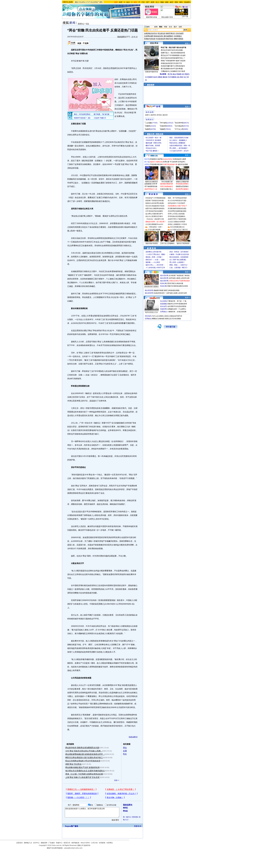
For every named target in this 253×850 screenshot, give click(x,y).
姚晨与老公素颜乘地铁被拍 (154, 208)
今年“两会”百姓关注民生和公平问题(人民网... (83, 751)
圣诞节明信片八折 (151, 189)
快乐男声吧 (179, 123)
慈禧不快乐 (169, 39)
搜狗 (101, 2)
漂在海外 (148, 316)
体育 (120, 2)
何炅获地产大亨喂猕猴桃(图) (155, 198)
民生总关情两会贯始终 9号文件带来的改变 (82, 761)
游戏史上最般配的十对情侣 (177, 224)
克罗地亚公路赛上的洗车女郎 (179, 278)
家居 (152, 2)
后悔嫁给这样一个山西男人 (176, 309)
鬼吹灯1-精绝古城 (156, 162)
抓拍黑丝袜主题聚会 (151, 287)
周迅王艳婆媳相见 (166, 186)
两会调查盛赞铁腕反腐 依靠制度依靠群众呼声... (84, 754)
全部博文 (109, 843)
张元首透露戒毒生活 (177, 227)
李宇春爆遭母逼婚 (151, 186)
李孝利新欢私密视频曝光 (176, 216)
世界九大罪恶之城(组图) (176, 214)
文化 (178, 77)
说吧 (180, 27)
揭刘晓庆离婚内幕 (166, 184)
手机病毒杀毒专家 (156, 164)
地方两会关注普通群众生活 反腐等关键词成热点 (85, 771)
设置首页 (19, 843)
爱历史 (163, 50)
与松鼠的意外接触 (151, 58)
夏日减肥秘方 (168, 36)
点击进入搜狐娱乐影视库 (176, 222)
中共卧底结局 (160, 39)
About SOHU (85, 843)
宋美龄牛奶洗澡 (149, 39)
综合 (87, 24)
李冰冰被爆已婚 (166, 182)
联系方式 (67, 843)
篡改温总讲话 (159, 36)
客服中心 (59, 843)
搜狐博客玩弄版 (151, 17)
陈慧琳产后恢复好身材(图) (154, 200)
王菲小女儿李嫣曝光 (167, 243)
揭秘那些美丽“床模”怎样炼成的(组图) (166, 290)
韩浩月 (163, 58)
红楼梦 (183, 159)
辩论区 (125, 811)
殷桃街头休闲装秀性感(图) (154, 203)
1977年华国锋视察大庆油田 (176, 55)
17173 (88, 2)
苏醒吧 (147, 126)
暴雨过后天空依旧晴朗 (173, 319)
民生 (125, 754)
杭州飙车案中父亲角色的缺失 (174, 66)
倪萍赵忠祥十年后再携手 (176, 203)
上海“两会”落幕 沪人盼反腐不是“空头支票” (82, 777)
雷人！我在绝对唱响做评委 (175, 53)
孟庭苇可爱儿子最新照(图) (177, 219)
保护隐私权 (75, 843)
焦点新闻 (163, 301)
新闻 (155, 27)
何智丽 (149, 77)
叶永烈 (154, 77)
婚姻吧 (162, 129)
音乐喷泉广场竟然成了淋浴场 (179, 275)
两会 (125, 748)
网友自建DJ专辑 (167, 17)
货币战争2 (181, 162)
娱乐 (128, 2)
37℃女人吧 (179, 129)
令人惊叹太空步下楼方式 (179, 230)
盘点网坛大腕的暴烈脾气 (154, 214)
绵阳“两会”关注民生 (73, 764)
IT (139, 2)
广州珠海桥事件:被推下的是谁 (174, 61)
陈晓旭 (173, 77)
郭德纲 (178, 74)
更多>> (116, 780)
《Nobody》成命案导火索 (154, 219)
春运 (174, 74)
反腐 (125, 751)
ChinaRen (82, 2)
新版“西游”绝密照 (152, 243)
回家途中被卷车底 (151, 72)
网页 (160, 27)
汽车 (143, 2)
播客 (166, 2)
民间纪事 (163, 283)
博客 (176, 2)
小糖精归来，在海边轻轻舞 (176, 312)
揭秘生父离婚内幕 (182, 182)
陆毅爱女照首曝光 (182, 186)
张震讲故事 (177, 159)
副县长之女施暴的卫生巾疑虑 (174, 71)
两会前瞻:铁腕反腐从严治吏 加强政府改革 (82, 767)
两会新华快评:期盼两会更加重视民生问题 (82, 748)
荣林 (162, 61)
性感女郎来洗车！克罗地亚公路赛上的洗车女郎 (170, 293)
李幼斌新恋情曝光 (182, 184)
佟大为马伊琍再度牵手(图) (177, 200)
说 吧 (158, 106)
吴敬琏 (159, 77)
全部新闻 (102, 843)
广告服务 (51, 843)
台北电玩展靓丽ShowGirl (154, 224)
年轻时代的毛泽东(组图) (174, 50)
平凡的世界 (174, 162)
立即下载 (185, 16)
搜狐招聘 (44, 843)
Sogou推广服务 (71, 826)
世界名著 (166, 162)
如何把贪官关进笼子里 (174, 63)
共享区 (147, 164)
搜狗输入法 (28, 843)
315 (183, 74)
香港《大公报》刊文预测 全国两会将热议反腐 (84, 774)
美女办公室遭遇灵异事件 (154, 216)
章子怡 (170, 74)
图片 (175, 27)
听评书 (147, 159)
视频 (162, 2)
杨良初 (165, 115)
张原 (162, 66)
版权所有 (87, 845)
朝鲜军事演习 (170, 33)
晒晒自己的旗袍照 (158, 319)
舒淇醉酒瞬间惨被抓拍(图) (177, 208)
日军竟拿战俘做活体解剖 (154, 211)
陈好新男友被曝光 (182, 189)
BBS (181, 2)
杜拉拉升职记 (168, 159)
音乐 (170, 27)
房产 (147, 2)
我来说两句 (122, 37)
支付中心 (36, 843)
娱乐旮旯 (163, 306)
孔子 (185, 77)
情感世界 (163, 309)
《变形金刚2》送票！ (155, 227)
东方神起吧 (179, 126)
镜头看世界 (164, 275)
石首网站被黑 (149, 36)
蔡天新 (163, 69)
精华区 (125, 808)
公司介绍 (94, 843)
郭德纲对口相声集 (156, 159)
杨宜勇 (153, 115)
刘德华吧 (163, 126)
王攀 (162, 71)
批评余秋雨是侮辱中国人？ (175, 58)
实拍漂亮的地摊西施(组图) (177, 211)
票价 (181, 77)
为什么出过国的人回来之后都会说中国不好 (167, 316)
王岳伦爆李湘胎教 (154, 230)
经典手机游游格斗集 (170, 164)
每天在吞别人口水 (151, 312)
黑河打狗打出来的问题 (175, 283)
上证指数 (148, 123)
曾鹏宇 (163, 53)
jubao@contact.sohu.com (73, 848)
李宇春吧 (163, 123)
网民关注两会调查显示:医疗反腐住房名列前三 (84, 757)
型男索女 (163, 312)
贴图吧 (147, 129)
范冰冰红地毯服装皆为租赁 (154, 206)
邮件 (171, 2)
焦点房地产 (95, 2)
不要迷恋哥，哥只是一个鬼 (176, 301)
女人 (157, 2)
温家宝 (147, 115)
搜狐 (76, 2)
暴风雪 (165, 77)
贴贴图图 (163, 304)
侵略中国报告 (178, 39)
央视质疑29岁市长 (150, 33)
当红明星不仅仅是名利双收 (176, 306)
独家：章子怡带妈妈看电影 (177, 198)
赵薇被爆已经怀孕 (151, 184)
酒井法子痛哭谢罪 (183, 243)
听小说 (147, 162)
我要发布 (137, 826)
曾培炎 (159, 115)
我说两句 (187, 2)
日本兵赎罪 (180, 33)
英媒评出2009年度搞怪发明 (177, 304)
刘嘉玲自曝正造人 (166, 189)
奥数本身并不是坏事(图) (174, 69)
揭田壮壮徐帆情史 (151, 182)
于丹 (169, 77)
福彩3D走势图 (183, 164)
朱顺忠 (163, 63)
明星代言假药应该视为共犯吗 (177, 286)
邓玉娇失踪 (161, 33)
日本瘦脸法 (178, 36)
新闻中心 (81, 24)
